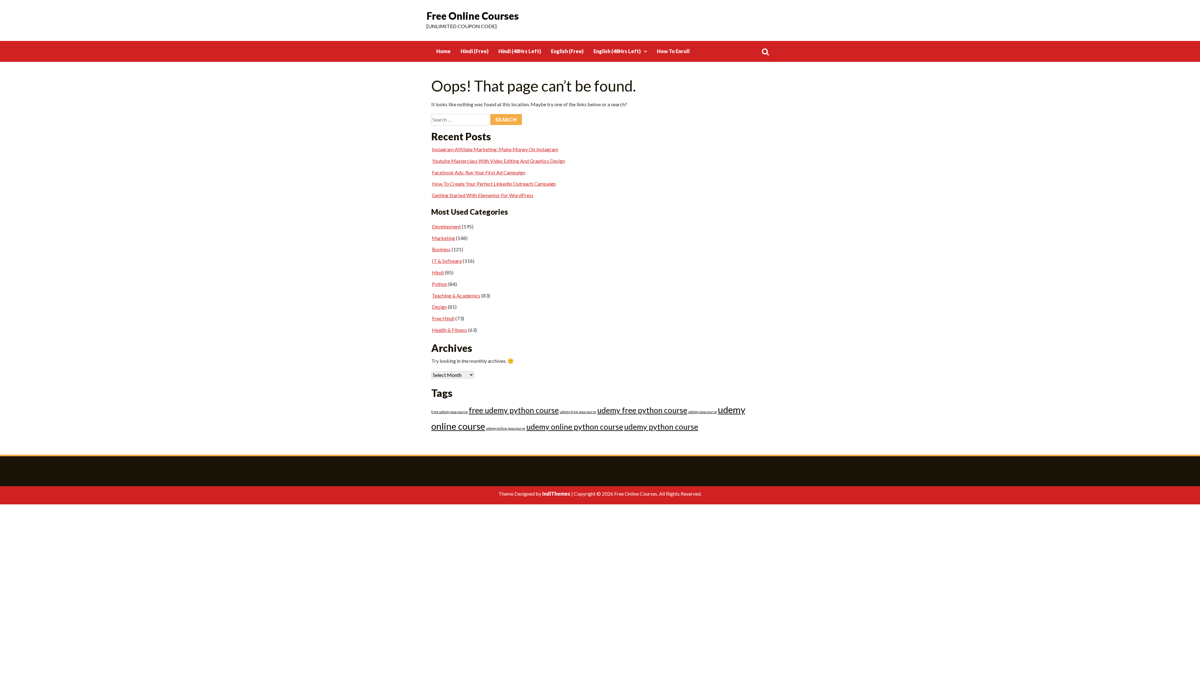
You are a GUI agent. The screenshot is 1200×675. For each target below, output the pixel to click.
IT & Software (447, 261)
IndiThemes (556, 494)
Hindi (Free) (474, 51)
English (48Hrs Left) (617, 51)
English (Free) (567, 51)
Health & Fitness (449, 330)
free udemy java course (449, 412)
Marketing (443, 238)
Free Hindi (443, 318)
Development (446, 226)
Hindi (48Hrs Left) (519, 51)
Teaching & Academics (456, 295)
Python (439, 284)
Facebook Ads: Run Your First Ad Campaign (478, 172)
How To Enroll (673, 51)
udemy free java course (578, 412)
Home (443, 51)
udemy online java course (505, 428)
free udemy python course (514, 410)
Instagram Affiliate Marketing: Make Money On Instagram (495, 149)
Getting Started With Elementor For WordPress (482, 195)
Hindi (438, 272)
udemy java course (702, 412)
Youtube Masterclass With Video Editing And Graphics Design (498, 161)
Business (441, 249)
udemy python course (661, 426)
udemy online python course (574, 426)
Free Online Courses (473, 16)
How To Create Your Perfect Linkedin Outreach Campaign (494, 184)
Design (439, 307)
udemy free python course (642, 410)
